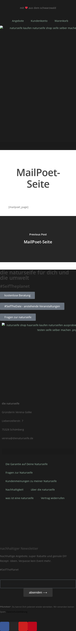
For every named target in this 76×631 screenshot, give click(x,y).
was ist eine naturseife (20, 498)
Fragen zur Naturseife (19, 472)
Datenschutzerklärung (16, 611)
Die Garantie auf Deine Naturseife (27, 464)
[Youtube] (23, 626)
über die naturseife (43, 489)
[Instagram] (13, 626)
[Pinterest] (32, 626)
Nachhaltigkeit (14, 489)
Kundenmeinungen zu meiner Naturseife (31, 481)
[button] (38, 145)
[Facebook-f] (4, 626)
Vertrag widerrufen (53, 498)
